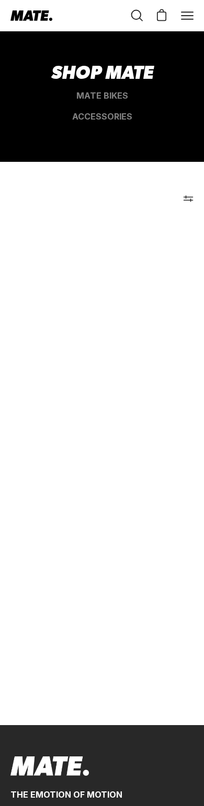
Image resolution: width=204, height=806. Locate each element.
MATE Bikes (102, 95)
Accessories (102, 116)
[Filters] (188, 198)
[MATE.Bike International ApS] (31, 15)
